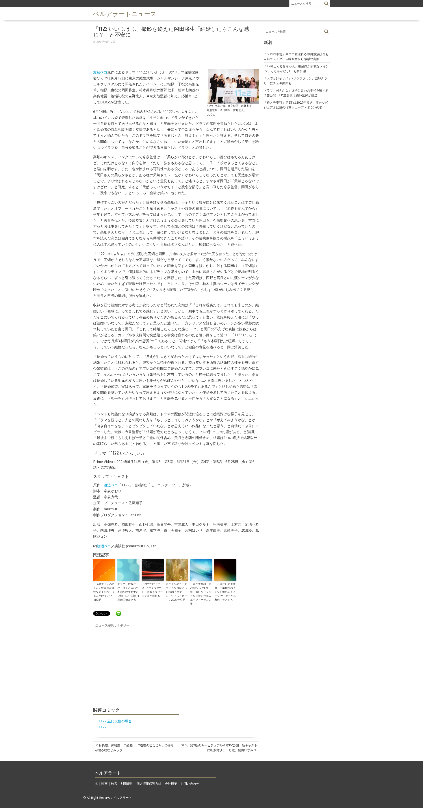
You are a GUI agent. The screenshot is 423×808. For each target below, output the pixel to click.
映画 (104, 783)
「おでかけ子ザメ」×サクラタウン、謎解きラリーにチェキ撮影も (152, 590)
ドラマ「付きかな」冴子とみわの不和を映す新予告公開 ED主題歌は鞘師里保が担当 (128, 592)
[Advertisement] (176, 54)
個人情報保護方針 (149, 783)
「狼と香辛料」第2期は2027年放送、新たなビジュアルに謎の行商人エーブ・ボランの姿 (200, 594)
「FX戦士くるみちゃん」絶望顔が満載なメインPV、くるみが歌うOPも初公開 (104, 592)
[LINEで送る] (118, 613)
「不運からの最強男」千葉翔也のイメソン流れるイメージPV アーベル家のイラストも (225, 592)
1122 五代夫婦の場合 (115, 721)
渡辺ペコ (100, 72)
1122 (102, 727)
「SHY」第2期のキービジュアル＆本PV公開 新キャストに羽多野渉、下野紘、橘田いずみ (217, 747)
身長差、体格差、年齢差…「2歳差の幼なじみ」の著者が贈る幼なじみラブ (134, 747)
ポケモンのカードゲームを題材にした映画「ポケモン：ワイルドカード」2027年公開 (176, 592)
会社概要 (171, 783)
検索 (114, 783)
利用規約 (127, 783)
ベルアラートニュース (125, 13)
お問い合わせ (190, 783)
